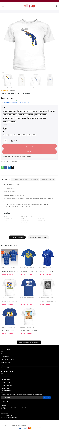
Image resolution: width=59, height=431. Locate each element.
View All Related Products (29, 342)
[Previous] (4, 44)
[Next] (54, 44)
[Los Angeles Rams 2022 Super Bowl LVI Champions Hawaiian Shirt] (9, 257)
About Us (3, 354)
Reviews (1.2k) (34, 179)
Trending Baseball (6, 376)
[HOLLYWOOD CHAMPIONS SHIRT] (9, 287)
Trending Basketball (6, 385)
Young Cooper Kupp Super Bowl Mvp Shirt (34, 330)
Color (4, 125)
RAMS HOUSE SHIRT (8, 330)
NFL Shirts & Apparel (26, 10)
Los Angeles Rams (37, 10)
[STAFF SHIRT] (28, 287)
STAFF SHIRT (25, 301)
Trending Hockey (5, 379)
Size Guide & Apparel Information (10, 367)
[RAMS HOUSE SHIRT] (9, 316)
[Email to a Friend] (12, 167)
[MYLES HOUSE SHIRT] (47, 257)
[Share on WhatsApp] (2, 167)
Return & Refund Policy (7, 359)
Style (4, 107)
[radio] (42, 111)
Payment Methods (6, 365)
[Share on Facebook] (5, 167)
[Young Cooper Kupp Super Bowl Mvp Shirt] (28, 316)
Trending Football (5, 382)
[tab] (6, 179)
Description (6, 179)
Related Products (17, 237)
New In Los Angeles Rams (38, 237)
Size (4, 131)
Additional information (19, 179)
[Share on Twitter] (9, 167)
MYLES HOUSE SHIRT (46, 271)
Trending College (5, 388)
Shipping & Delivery (6, 362)
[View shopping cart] (56, 6)
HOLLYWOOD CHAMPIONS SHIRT (12, 301)
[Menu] (3, 6)
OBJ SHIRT (7, 216)
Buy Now (29, 151)
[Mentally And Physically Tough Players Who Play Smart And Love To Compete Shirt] (28, 257)
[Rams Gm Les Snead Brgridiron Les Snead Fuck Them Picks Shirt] (47, 287)
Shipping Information (47, 179)
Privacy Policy (5, 356)
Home (19, 10)
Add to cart (29, 146)
